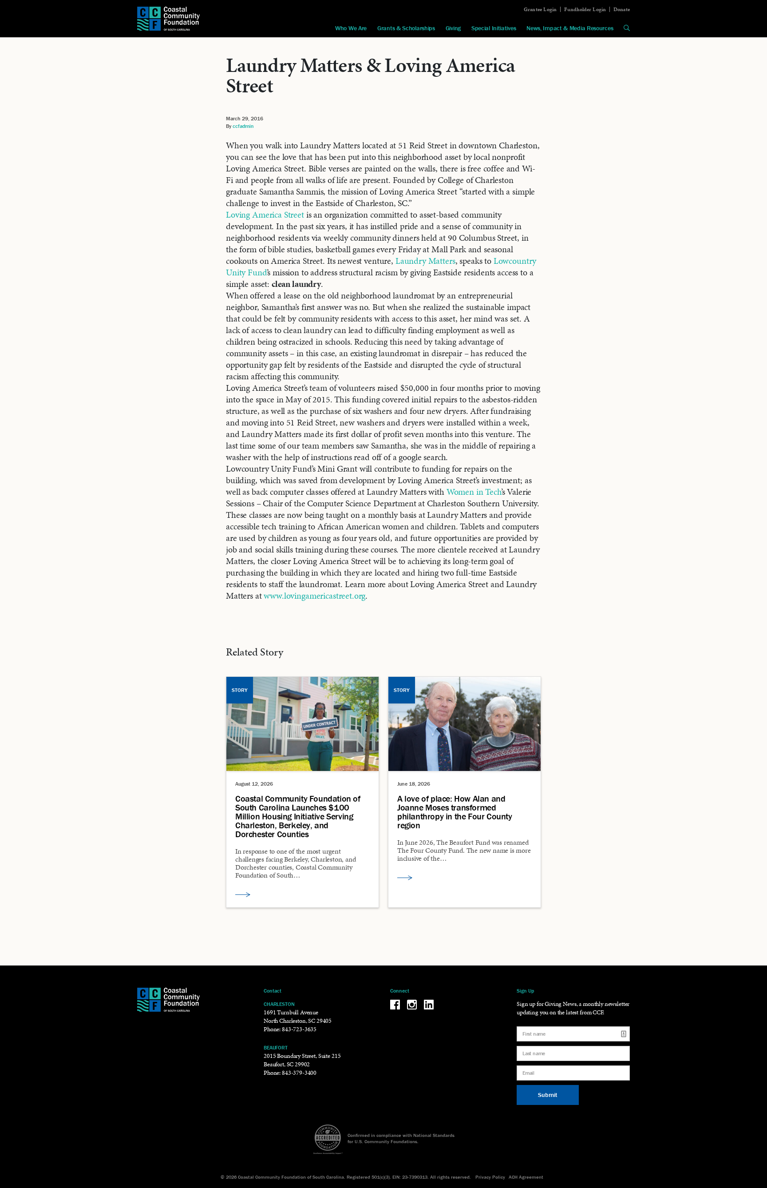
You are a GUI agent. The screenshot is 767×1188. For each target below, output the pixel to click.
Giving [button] (453, 28)
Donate (621, 9)
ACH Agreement (526, 1177)
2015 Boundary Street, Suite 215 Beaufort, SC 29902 (302, 1060)
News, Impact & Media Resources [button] (569, 28)
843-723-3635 (299, 1029)
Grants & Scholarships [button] (406, 28)
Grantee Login (540, 9)
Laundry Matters (425, 260)
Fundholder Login (585, 9)
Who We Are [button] (351, 28)
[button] (626, 28)
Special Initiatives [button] (493, 28)
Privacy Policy (490, 1177)
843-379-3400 (299, 1073)
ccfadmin (243, 126)
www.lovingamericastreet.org (314, 595)
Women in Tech (474, 491)
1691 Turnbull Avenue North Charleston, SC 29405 (298, 1016)
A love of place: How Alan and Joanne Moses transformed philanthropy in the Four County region (454, 812)
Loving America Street (265, 214)
